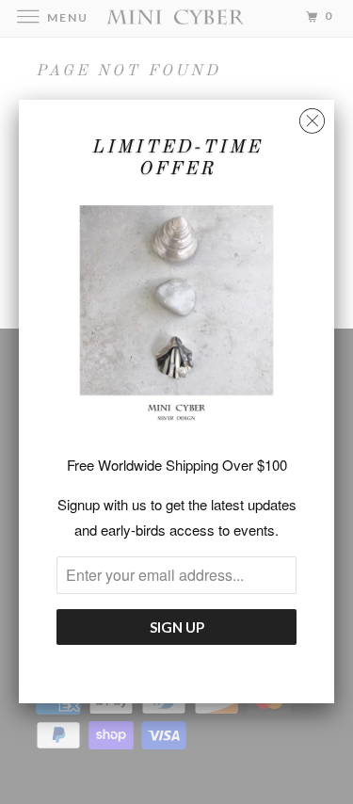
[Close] (312, 116)
